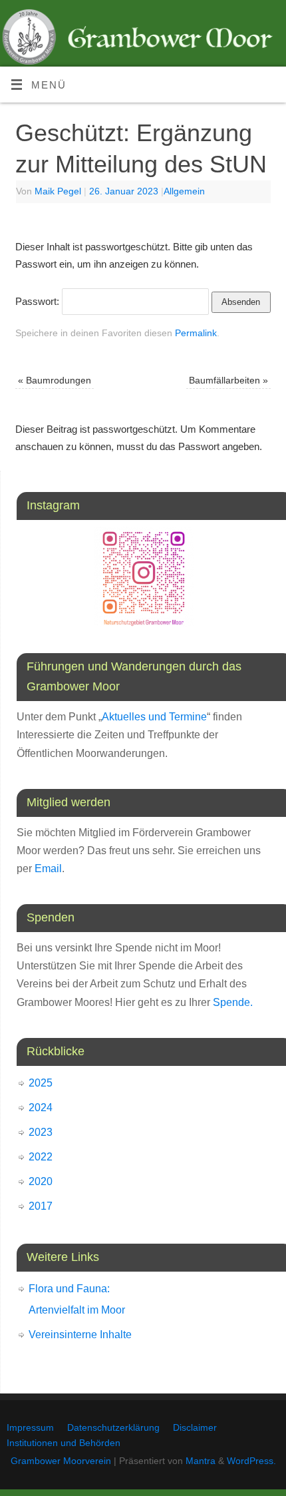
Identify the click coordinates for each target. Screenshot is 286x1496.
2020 (41, 1181)
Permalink (196, 333)
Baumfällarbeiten (228, 380)
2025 (41, 1083)
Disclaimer (195, 1428)
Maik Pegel (58, 191)
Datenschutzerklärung (113, 1428)
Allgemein (184, 191)
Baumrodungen (54, 380)
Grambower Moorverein (61, 1461)
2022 (41, 1156)
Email (48, 868)
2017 (41, 1206)
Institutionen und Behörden (63, 1443)
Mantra (200, 1461)
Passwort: (38, 301)
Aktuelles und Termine (154, 716)
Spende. (233, 1002)
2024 (41, 1107)
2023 (41, 1132)
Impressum (30, 1428)
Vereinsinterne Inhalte (80, 1334)
